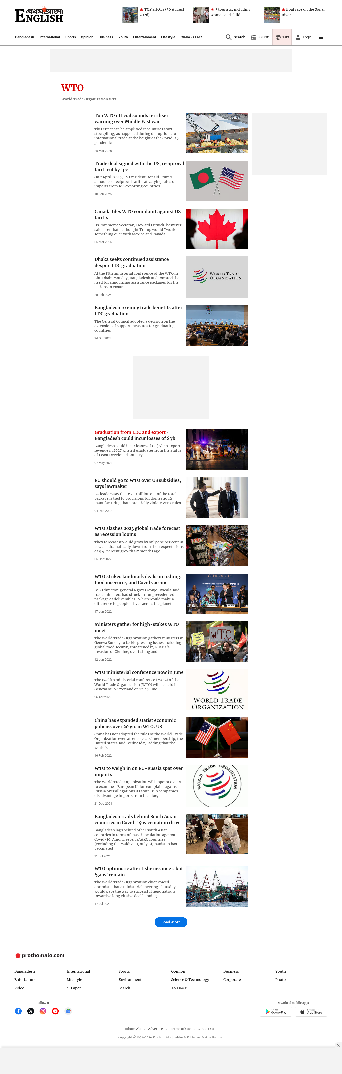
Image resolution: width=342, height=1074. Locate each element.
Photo (280, 979)
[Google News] (68, 1012)
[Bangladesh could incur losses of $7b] (217, 449)
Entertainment (144, 37)
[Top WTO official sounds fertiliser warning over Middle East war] (217, 133)
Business (106, 37)
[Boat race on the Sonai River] (272, 15)
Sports (70, 37)
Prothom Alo (131, 1029)
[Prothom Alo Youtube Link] (57, 1011)
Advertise (155, 1029)
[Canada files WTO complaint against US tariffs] (217, 229)
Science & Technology (190, 979)
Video (19, 988)
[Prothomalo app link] (275, 1012)
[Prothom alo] (39, 14)
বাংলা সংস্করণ (179, 988)
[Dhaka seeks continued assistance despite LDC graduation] (217, 276)
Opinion (87, 37)
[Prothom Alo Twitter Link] (33, 1011)
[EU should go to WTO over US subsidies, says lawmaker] (217, 497)
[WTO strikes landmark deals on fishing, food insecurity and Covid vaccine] (217, 594)
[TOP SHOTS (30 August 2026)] (130, 15)
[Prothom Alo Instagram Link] (45, 1011)
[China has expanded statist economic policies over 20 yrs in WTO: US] (217, 737)
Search (124, 988)
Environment (130, 979)
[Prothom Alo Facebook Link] (20, 1011)
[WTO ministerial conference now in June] (217, 689)
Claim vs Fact (191, 37)
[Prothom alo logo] (39, 957)
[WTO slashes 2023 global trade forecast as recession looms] (217, 545)
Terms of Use (180, 1029)
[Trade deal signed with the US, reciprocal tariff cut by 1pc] (217, 181)
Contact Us (206, 1029)
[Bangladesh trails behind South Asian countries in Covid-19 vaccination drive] (217, 834)
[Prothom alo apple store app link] (311, 1012)
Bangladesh (24, 37)
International (49, 37)
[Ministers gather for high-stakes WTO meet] (217, 641)
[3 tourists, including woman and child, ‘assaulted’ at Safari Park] (201, 15)
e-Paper (74, 988)
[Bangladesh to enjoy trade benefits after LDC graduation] (217, 325)
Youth (123, 37)
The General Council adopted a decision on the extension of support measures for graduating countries (134, 326)
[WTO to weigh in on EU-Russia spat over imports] (217, 785)
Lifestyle (168, 37)
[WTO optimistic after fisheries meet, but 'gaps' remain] (217, 886)
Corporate (232, 979)
